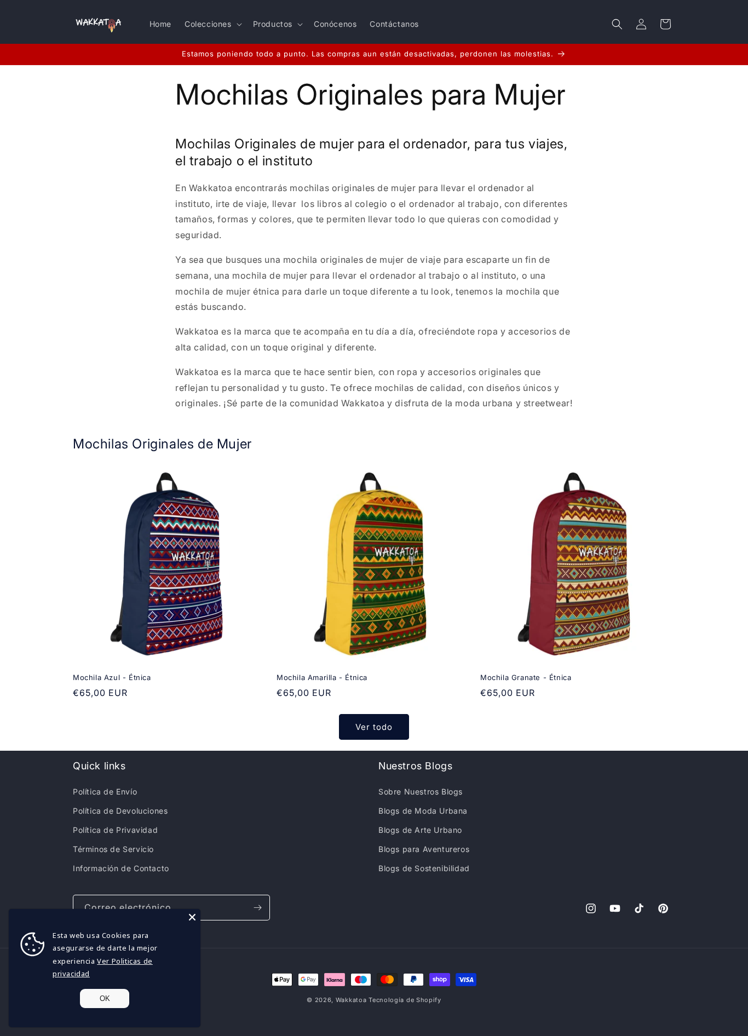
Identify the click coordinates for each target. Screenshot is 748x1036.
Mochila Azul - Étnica (112, 677)
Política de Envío (105, 791)
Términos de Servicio (113, 849)
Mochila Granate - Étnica (525, 677)
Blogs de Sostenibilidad (424, 868)
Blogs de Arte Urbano (420, 829)
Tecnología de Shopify (405, 1000)
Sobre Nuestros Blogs (420, 791)
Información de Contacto (121, 868)
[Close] (192, 917)
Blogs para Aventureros (423, 849)
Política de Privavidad (115, 829)
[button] (212, 24)
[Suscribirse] (257, 907)
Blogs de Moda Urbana (423, 810)
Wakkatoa (351, 1000)
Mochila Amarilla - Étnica (322, 677)
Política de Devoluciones (120, 810)
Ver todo (374, 727)
